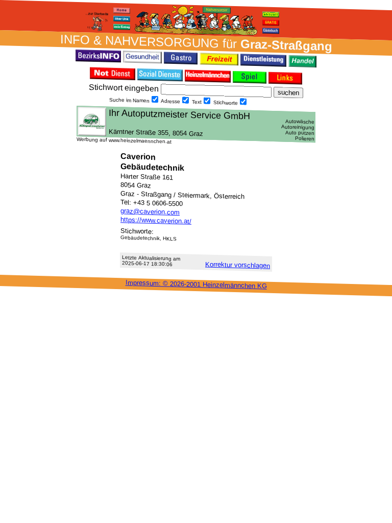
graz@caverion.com (150, 211)
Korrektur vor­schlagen (237, 265)
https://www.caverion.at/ (155, 220)
